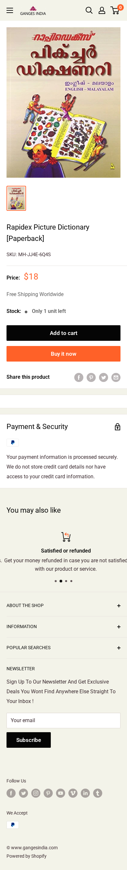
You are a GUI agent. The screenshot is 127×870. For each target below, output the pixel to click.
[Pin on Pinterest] (91, 377)
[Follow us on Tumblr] (97, 793)
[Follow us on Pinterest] (48, 793)
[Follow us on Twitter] (23, 793)
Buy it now (64, 354)
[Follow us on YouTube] (60, 793)
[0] (115, 10)
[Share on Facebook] (78, 377)
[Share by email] (115, 377)
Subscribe (28, 740)
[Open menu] (10, 10)
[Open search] (89, 10)
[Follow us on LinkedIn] (85, 793)
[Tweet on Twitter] (103, 377)
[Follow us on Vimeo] (73, 793)
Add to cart (64, 333)
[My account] (102, 10)
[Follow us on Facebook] (11, 793)
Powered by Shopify (27, 856)
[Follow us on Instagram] (35, 793)
